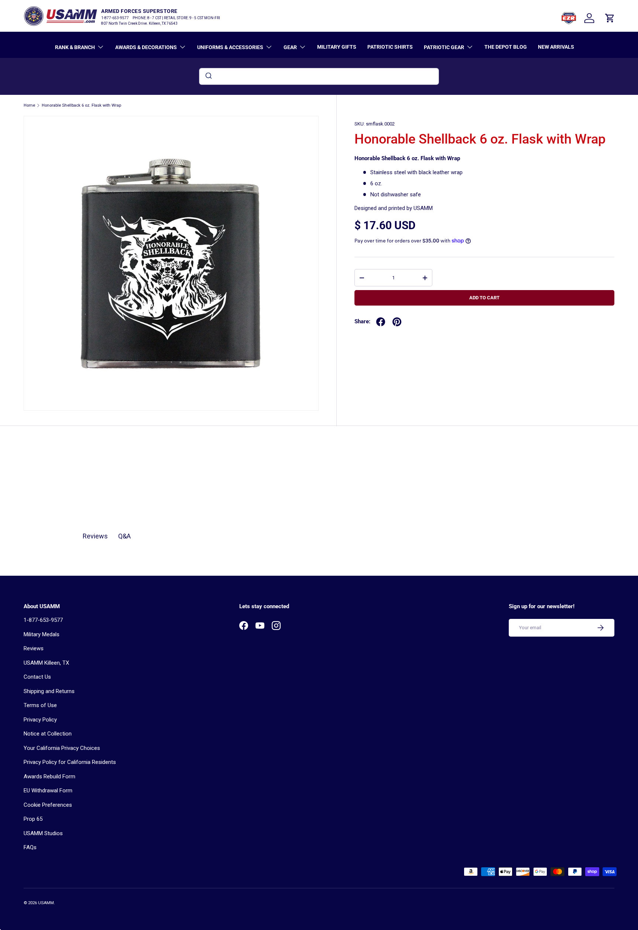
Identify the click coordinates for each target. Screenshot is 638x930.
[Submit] (208, 76)
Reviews (34, 648)
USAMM (46, 902)
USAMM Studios (43, 833)
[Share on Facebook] (381, 322)
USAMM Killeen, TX (46, 662)
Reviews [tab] (95, 536)
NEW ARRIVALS (556, 47)
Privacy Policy (40, 719)
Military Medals (41, 634)
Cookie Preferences (48, 805)
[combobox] (319, 76)
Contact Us (37, 677)
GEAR (290, 47)
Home (29, 105)
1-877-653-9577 (43, 620)
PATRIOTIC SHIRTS (390, 47)
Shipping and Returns (49, 691)
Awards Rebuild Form (49, 776)
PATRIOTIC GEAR (444, 47)
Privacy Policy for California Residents (70, 762)
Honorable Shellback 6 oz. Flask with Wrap (81, 105)
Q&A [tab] (124, 536)
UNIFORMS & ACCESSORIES (230, 47)
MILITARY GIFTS (336, 47)
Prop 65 (33, 819)
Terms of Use (40, 705)
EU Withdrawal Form (48, 790)
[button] (610, 18)
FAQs (30, 847)
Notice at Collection (48, 733)
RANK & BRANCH (75, 47)
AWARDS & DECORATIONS (146, 47)
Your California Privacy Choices (62, 748)
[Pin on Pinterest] (397, 322)
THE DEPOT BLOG (505, 47)
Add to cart (484, 297)
